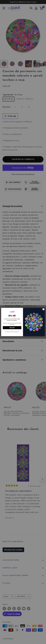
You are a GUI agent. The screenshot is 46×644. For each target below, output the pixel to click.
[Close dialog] (43, 309)
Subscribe (12, 327)
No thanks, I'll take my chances (12, 331)
